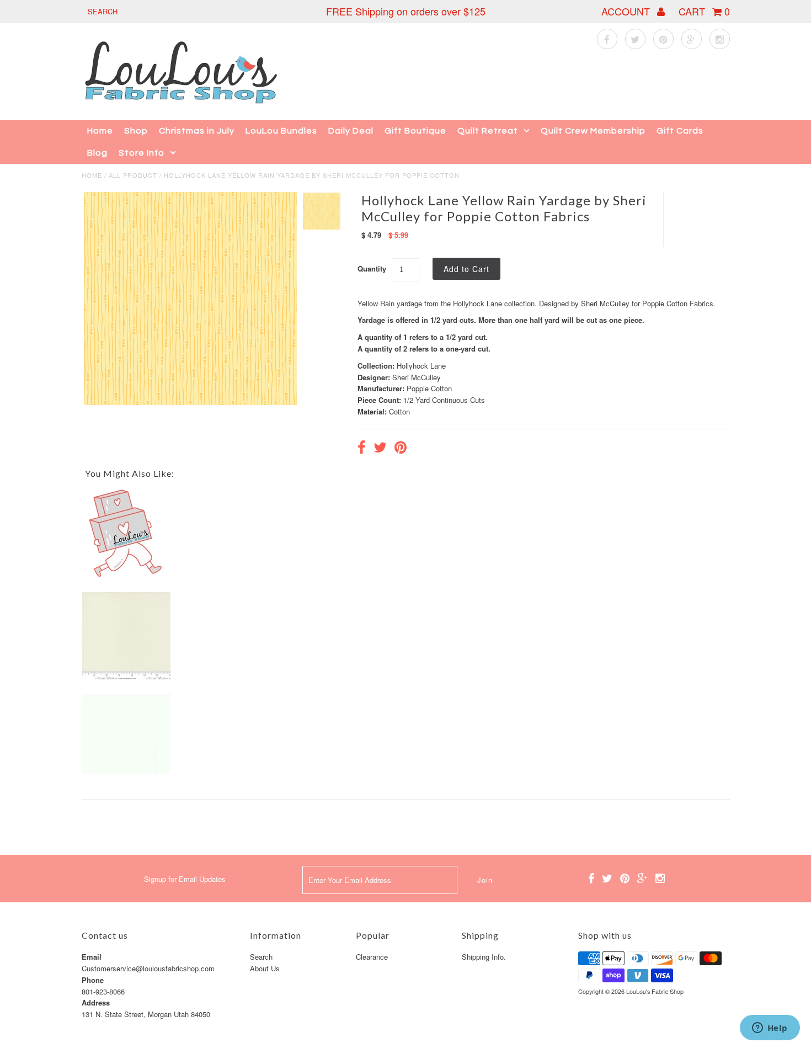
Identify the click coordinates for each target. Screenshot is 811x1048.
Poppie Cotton (429, 388)
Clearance (372, 956)
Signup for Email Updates (185, 879)
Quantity (372, 268)
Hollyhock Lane (421, 365)
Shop (136, 130)
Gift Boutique (415, 130)
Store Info (141, 152)
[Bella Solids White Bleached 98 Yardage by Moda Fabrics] (126, 770)
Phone (93, 980)
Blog (97, 152)
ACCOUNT (627, 11)
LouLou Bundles (281, 130)
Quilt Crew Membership (593, 130)
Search (261, 956)
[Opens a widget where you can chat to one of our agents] (769, 1028)
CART (704, 11)
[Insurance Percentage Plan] (126, 575)
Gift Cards (680, 130)
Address (96, 1002)
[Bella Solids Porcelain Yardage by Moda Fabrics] (126, 677)
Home (100, 130)
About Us (265, 968)
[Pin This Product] (400, 448)
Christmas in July (196, 130)
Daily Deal (351, 130)
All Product (133, 175)
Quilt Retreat (487, 130)
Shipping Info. (484, 956)
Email (92, 956)
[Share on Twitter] (380, 448)
